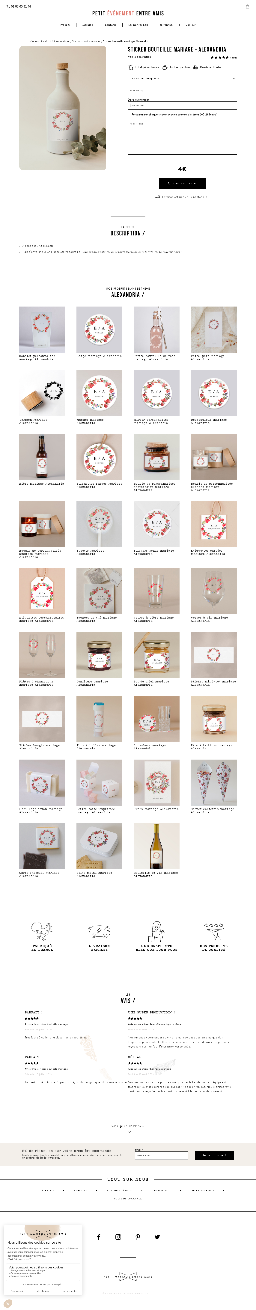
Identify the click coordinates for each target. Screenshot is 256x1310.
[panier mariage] (247, 6)
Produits (65, 25)
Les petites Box (138, 25)
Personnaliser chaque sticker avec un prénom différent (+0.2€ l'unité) (174, 115)
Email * (139, 1150)
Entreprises (167, 25)
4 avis (233, 58)
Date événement (138, 100)
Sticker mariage (60, 41)
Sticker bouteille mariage (86, 41)
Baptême (111, 25)
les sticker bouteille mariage (51, 1024)
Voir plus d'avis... (128, 1126)
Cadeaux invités (39, 41)
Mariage (87, 25)
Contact (191, 25)
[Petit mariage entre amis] (128, 13)
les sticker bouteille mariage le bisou (159, 1024)
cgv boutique (161, 1190)
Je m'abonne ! (214, 1155)
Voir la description (139, 57)
